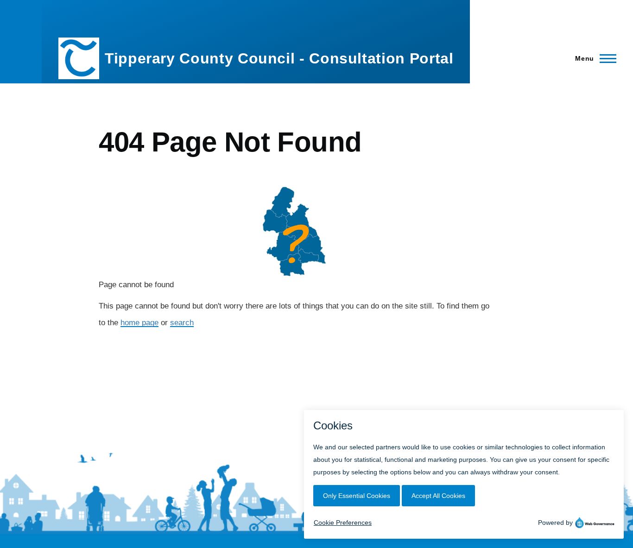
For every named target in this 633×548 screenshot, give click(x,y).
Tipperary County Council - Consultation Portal (279, 58)
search (182, 322)
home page (139, 322)
